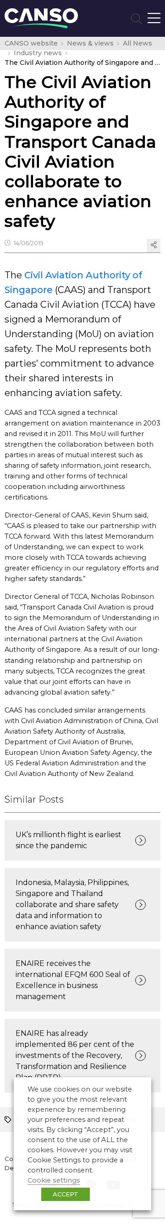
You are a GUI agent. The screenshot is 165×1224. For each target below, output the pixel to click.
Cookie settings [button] (54, 1180)
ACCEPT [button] (65, 1194)
